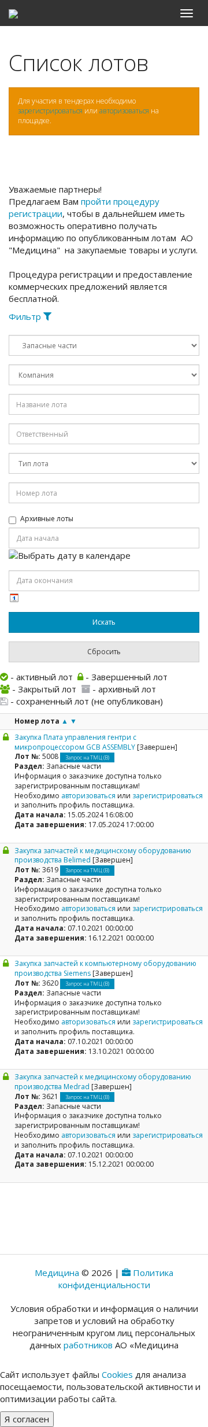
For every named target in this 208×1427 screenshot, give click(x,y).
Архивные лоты (46, 518)
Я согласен (27, 1419)
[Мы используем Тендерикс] (126, 1272)
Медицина (57, 1272)
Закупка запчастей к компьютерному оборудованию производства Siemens (105, 968)
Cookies (117, 1374)
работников (88, 1345)
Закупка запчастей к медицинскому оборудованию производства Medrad (102, 1082)
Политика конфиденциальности (116, 1278)
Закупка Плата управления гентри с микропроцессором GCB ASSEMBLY (75, 742)
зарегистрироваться (50, 111)
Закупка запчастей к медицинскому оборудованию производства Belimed (102, 855)
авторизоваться (124, 111)
